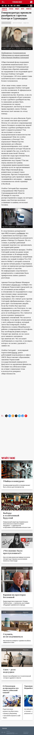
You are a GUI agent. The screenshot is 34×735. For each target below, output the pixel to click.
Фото (22, 9)
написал (28, 179)
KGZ (6, 6)
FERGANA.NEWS (17, 2)
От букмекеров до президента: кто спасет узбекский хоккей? (10, 689)
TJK (8, 6)
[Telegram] (19, 416)
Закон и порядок (17, 23)
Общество (26, 23)
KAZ (3, 6)
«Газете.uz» (16, 285)
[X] (6, 416)
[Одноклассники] (13, 416)
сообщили (20, 233)
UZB (15, 6)
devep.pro (25, 733)
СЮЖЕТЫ (28, 9)
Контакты (4, 728)
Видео (17, 9)
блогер (14, 353)
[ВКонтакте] (9, 416)
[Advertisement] (17, 394)
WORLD (18, 6)
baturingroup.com (10, 733)
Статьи (11, 9)
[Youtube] (26, 416)
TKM (11, 6)
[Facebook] (22, 416)
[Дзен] (16, 416)
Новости (4, 9)
